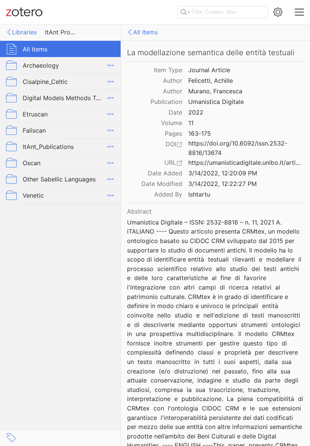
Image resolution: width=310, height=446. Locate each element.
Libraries (24, 32)
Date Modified (161, 183)
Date (175, 112)
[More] (110, 65)
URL (170, 162)
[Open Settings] (278, 12)
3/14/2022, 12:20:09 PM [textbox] (222, 173)
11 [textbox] (191, 123)
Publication (166, 101)
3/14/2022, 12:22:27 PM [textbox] (222, 183)
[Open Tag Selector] (11, 438)
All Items (145, 32)
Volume (171, 123)
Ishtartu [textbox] (199, 194)
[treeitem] (60, 49)
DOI (171, 144)
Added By (168, 194)
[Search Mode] (185, 12)
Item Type (168, 70)
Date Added (165, 173)
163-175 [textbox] (199, 133)
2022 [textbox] (195, 112)
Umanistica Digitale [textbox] (216, 101)
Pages (173, 133)
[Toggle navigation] (299, 12)
